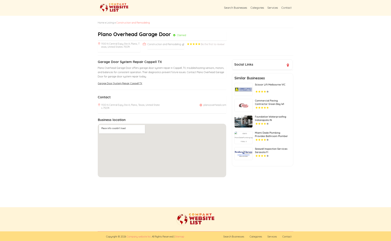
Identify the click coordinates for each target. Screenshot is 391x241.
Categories (257, 7)
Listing (110, 22)
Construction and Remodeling (133, 22)
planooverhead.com (214, 104)
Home (101, 22)
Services (272, 7)
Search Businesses (235, 7)
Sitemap (179, 236)
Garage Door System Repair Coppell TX (120, 83)
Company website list (139, 236)
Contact (286, 7)
